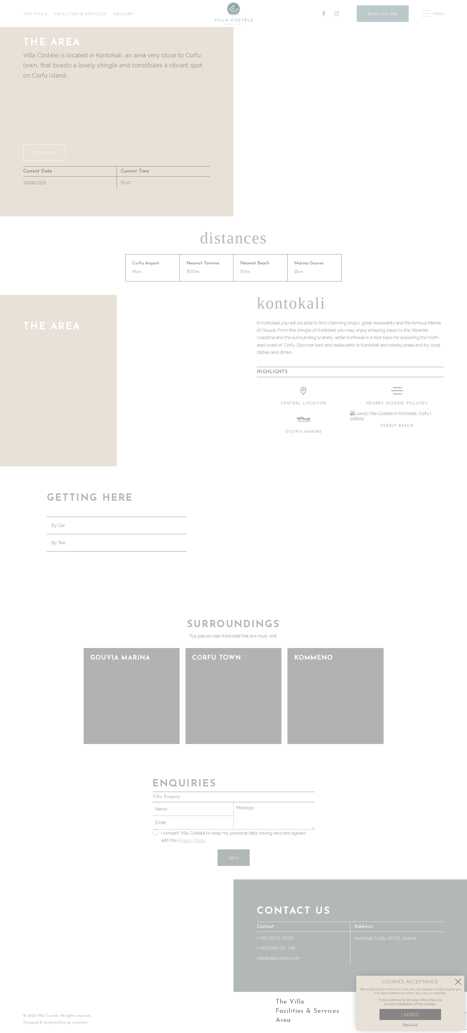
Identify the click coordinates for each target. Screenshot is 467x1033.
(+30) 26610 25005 (275, 938)
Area (283, 1020)
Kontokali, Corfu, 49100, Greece (385, 938)
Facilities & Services (80, 14)
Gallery (123, 14)
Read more (410, 1024)
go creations (77, 1023)
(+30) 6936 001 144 (276, 948)
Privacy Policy (191, 840)
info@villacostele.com (278, 958)
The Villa (35, 14)
